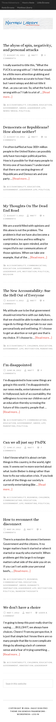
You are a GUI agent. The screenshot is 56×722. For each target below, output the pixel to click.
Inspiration (10, 588)
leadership (33, 108)
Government (10, 108)
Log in (35, 714)
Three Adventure (10, 2)
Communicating (37, 265)
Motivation (29, 271)
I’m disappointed (17, 365)
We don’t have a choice (22, 607)
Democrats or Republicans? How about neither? (26, 129)
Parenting (46, 348)
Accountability (16, 105)
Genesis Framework (33, 711)
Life (43, 108)
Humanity (33, 585)
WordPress (23, 714)
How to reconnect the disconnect (21, 521)
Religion (8, 274)
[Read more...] (21, 178)
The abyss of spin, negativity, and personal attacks (27, 47)
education (45, 105)
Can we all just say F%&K (24, 442)
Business (32, 497)
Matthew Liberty (24, 7)
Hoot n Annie (28, 2)
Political (24, 111)
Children (32, 105)
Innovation (26, 665)
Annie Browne (8, 7)
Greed (22, 108)
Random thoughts (27, 591)
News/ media (10, 111)
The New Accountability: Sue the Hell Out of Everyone (26, 293)
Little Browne (43, 2)
